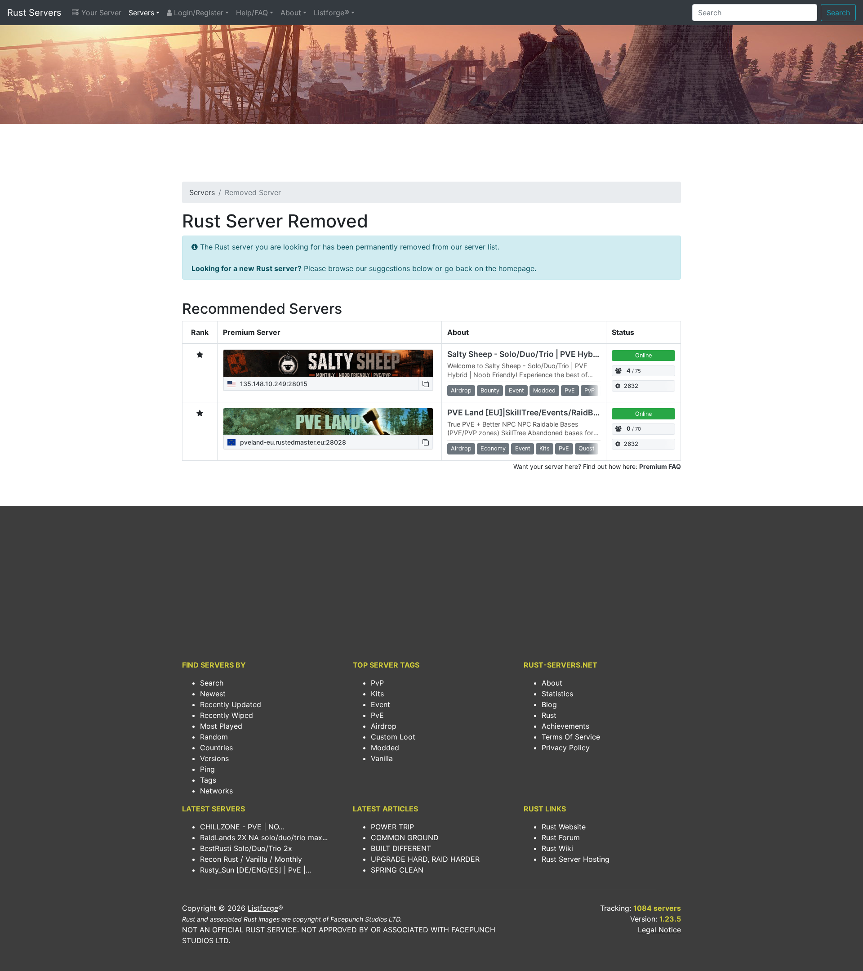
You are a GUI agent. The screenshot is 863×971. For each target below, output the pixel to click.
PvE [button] (570, 390)
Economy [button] (493, 448)
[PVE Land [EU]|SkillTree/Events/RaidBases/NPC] (328, 421)
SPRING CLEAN (397, 869)
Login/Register (197, 12)
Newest (213, 693)
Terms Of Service (571, 736)
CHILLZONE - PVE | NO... (242, 826)
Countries (216, 747)
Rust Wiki (557, 848)
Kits (377, 693)
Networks (216, 790)
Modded (385, 747)
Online (643, 355)
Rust (549, 715)
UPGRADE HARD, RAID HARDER (425, 859)
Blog (549, 704)
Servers (141, 12)
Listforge (263, 908)
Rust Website (564, 826)
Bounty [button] (489, 390)
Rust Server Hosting (575, 859)
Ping (207, 769)
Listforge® (331, 12)
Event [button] (516, 390)
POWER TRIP (392, 826)
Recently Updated (230, 704)
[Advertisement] (431, 155)
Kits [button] (544, 448)
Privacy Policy (566, 747)
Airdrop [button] (461, 390)
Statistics (557, 693)
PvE (377, 715)
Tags (208, 779)
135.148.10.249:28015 (272, 384)
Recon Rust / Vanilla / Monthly (251, 859)
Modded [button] (544, 390)
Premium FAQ (660, 466)
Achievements (565, 726)
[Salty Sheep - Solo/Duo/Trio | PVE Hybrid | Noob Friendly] (328, 363)
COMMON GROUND (405, 837)
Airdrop (383, 726)
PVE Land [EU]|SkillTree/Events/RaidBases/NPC (539, 412)
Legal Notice (659, 929)
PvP (377, 682)
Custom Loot (393, 736)
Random (214, 736)
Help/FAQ (252, 12)
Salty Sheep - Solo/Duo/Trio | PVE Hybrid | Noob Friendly (555, 354)
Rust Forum (561, 837)
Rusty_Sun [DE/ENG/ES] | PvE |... (255, 869)
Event (380, 704)
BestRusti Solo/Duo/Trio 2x (246, 848)
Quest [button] (586, 448)
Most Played (221, 726)
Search (838, 12)
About (290, 12)
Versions (214, 758)
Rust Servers (34, 12)
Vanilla (382, 758)
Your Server (100, 12)
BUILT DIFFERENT (401, 848)
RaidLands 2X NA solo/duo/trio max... (264, 837)
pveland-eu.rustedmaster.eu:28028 (292, 442)
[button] (425, 384)
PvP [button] (589, 390)
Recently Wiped (226, 715)
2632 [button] (631, 386)
